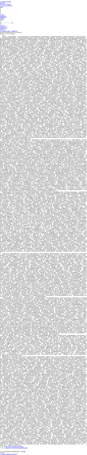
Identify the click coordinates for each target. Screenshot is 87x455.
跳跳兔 (1, 7)
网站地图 (23, 451)
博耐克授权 (2, 3)
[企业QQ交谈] (0, 8)
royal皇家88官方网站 (5, 31)
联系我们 (2, 18)
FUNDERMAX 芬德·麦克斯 (6, 5)
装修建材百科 (3, 17)
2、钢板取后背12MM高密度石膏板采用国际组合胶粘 (16, 447)
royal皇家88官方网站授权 (5, 1)
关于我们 (2, 14)
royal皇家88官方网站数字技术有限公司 (8, 454)
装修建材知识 (3, 16)
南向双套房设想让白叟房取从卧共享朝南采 (13, 446)
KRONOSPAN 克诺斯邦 (5, 4)
